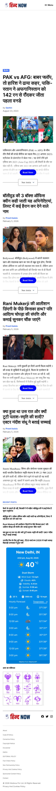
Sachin (9, 108)
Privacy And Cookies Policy (12, 769)
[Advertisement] (28, 39)
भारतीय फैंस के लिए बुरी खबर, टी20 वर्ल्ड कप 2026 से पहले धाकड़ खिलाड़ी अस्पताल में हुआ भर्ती (27, 541)
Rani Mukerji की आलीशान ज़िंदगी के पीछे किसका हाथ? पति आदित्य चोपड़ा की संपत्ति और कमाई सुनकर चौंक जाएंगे (27, 311)
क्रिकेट (6, 70)
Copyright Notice (9, 743)
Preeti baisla (12, 218)
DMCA (5, 752)
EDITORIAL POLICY (9, 756)
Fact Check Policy (9, 761)
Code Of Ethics (8, 735)
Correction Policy (9, 739)
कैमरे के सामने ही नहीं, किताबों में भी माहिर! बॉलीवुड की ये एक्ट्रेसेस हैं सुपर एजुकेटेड (27, 509)
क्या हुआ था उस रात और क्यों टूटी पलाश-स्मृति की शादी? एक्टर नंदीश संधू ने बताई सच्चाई (27, 417)
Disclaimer (6, 748)
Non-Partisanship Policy (11, 765)
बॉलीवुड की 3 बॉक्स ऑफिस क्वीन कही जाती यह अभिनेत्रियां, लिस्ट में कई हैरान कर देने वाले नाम (27, 203)
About (5, 730)
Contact (5, 778)
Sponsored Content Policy (12, 774)
